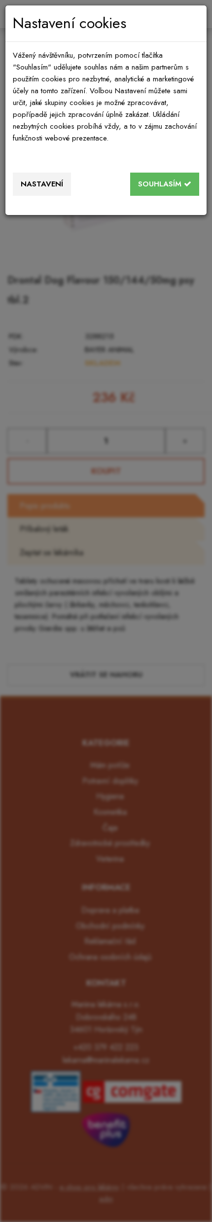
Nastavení (42, 184)
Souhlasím (161, 184)
